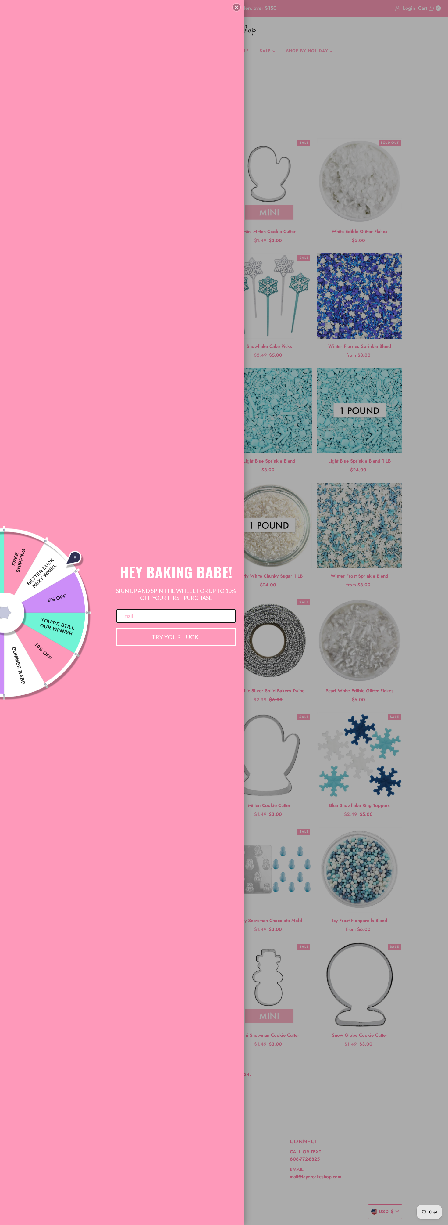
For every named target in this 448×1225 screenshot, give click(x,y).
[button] (236, 7)
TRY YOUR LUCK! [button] (176, 636)
